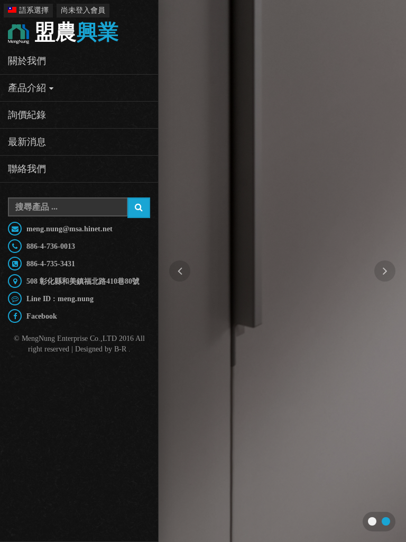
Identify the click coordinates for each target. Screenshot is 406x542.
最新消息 (27, 142)
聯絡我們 (27, 169)
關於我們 (27, 61)
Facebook (40, 316)
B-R (120, 349)
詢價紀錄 (27, 115)
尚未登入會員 (83, 10)
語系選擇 (34, 10)
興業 (76, 32)
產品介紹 (27, 88)
